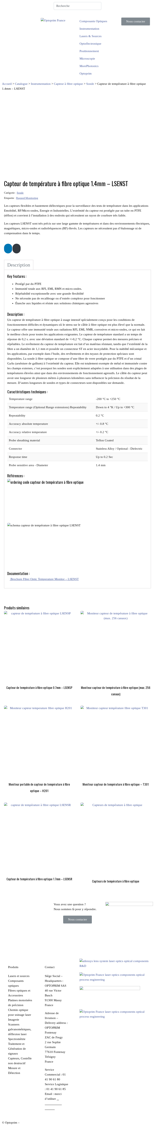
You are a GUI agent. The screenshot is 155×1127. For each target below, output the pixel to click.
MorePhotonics (89, 66)
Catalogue (21, 83)
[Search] (97, 6)
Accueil (7, 83)
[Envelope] (121, 7)
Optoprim (86, 73)
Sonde (90, 83)
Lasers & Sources (91, 36)
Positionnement (89, 51)
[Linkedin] (110, 7)
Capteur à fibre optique (68, 83)
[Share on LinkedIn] (8, 248)
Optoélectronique (90, 43)
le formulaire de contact (53, 1103)
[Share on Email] (17, 248)
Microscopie (87, 58)
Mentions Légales (31, 1122)
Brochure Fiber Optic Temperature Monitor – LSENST (44, 579)
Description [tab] (18, 265)
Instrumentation (89, 28)
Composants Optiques (93, 21)
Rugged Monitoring (27, 198)
